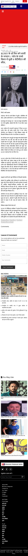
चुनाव (3, 520)
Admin (7, 67)
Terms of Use (9, 552)
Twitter (4, 494)
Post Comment (8, 267)
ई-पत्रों (13, 1)
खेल (3, 515)
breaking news (5, 220)
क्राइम (3, 507)
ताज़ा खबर (4, 505)
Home (7, 50)
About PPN (5, 484)
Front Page (5, 501)
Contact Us (5, 488)
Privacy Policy (18, 552)
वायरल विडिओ (5, 518)
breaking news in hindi (7, 222)
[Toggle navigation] (21, 6)
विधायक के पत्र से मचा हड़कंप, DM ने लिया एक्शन (13, 315)
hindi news (13, 220)
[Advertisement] (14, 28)
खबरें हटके (4, 503)
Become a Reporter (7, 486)
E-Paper (4, 492)
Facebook (4, 496)
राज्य (10, 50)
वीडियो (3, 509)
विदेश (3, 513)
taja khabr (19, 220)
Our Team (4, 490)
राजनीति (3, 516)
